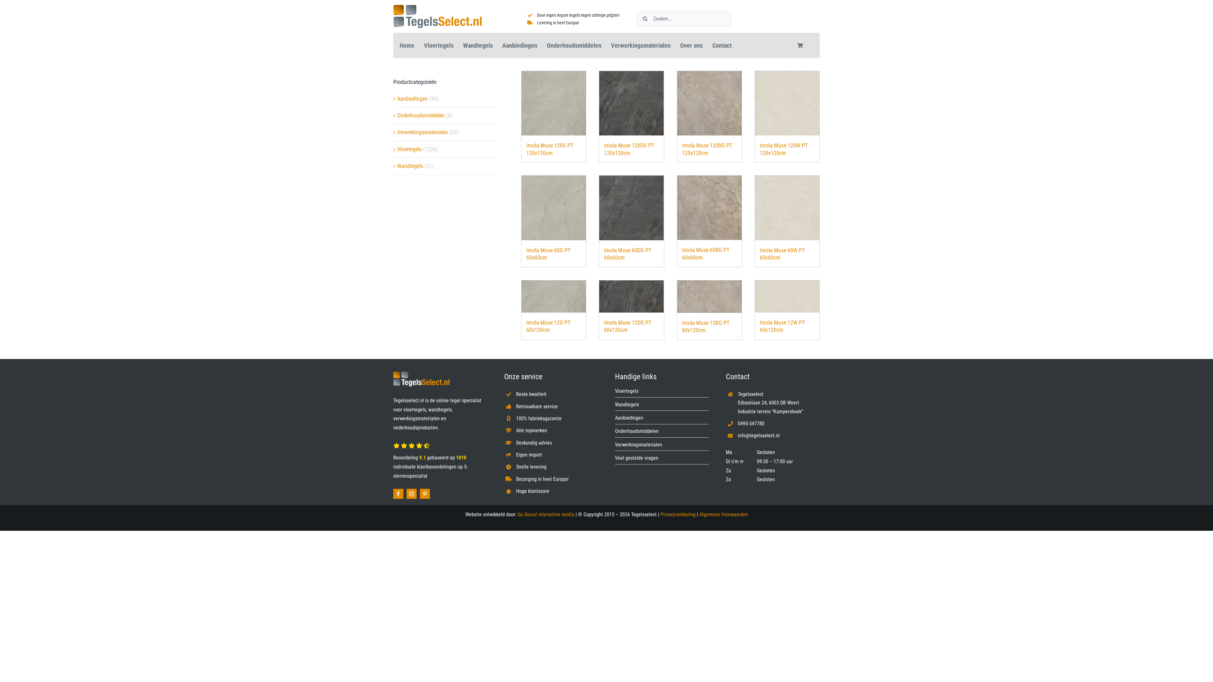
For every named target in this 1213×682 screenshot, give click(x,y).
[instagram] (412, 494)
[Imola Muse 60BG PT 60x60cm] (709, 208)
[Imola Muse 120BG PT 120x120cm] (709, 103)
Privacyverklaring (678, 514)
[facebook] (398, 494)
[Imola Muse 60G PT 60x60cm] (554, 208)
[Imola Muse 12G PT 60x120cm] (554, 296)
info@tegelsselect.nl (759, 436)
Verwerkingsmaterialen (422, 132)
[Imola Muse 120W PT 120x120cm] (787, 103)
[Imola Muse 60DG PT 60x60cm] (631, 208)
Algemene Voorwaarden (723, 514)
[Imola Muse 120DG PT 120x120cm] (631, 103)
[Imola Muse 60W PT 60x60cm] (787, 208)
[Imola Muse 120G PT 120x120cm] (554, 103)
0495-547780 (751, 424)
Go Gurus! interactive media (546, 514)
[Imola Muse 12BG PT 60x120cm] (709, 296)
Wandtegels (410, 166)
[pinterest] (425, 494)
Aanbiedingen (412, 98)
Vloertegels (409, 149)
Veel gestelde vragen (636, 458)
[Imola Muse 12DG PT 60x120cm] (631, 296)
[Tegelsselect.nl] (437, 7)
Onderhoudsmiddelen (421, 115)
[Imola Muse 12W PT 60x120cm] (787, 296)
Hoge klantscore (532, 491)
